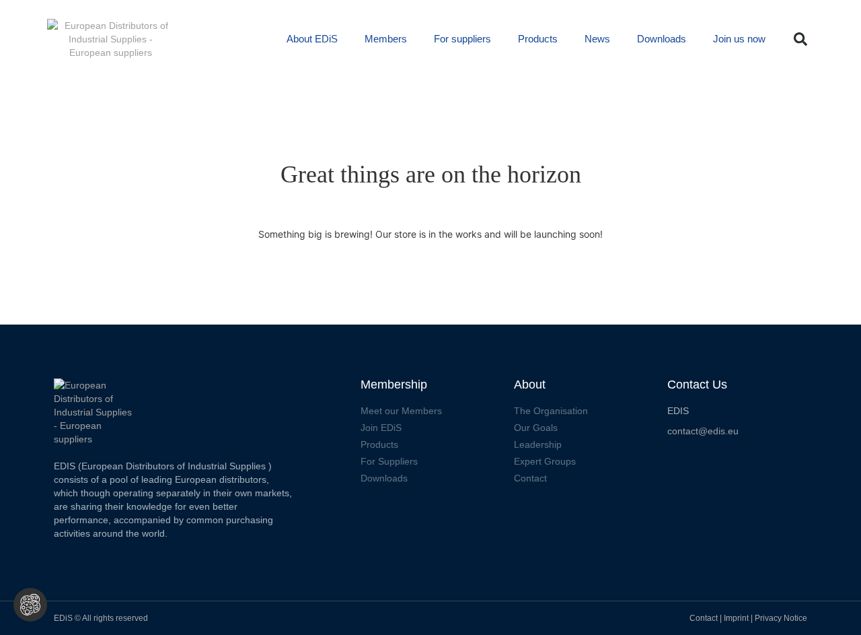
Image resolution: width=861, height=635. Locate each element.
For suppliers (462, 38)
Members (386, 38)
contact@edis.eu (703, 431)
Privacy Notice (781, 618)
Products (538, 38)
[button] (800, 39)
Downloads (661, 38)
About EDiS (312, 38)
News (597, 38)
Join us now (739, 38)
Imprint (737, 618)
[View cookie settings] (30, 605)
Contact (703, 618)
